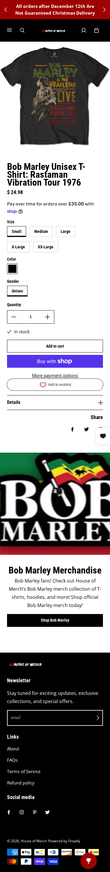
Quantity (14, 304)
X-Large (18, 247)
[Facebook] (8, 812)
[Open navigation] (13, 30)
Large (65, 231)
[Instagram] (21, 812)
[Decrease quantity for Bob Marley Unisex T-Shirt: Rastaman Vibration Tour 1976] (13, 317)
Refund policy (21, 783)
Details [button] (13, 402)
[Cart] (96, 30)
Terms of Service (23, 771)
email (16, 717)
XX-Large (45, 247)
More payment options (55, 375)
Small (16, 231)
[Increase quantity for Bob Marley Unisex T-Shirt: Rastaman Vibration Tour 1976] (47, 317)
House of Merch (34, 840)
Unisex (17, 291)
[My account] (83, 30)
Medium (41, 231)
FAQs (12, 760)
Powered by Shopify (64, 840)
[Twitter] (47, 812)
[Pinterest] (34, 812)
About (13, 749)
